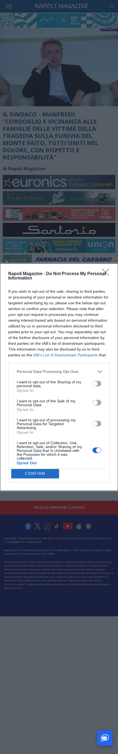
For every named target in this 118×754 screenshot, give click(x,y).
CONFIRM (35, 473)
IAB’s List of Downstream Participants (65, 355)
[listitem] (59, 372)
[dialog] (59, 377)
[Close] (107, 274)
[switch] (96, 383)
